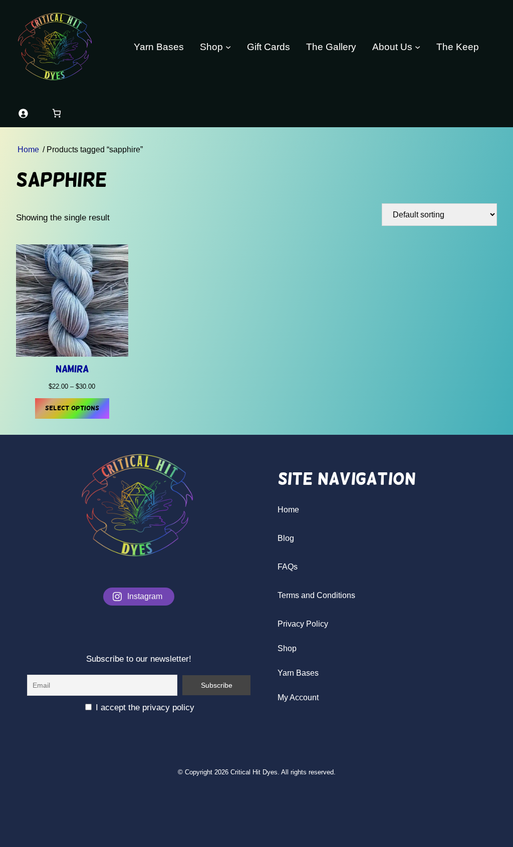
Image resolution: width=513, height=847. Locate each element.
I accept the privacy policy (143, 707)
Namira (72, 369)
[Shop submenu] (228, 47)
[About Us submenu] (417, 47)
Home (28, 149)
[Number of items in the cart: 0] (56, 113)
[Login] (23, 113)
